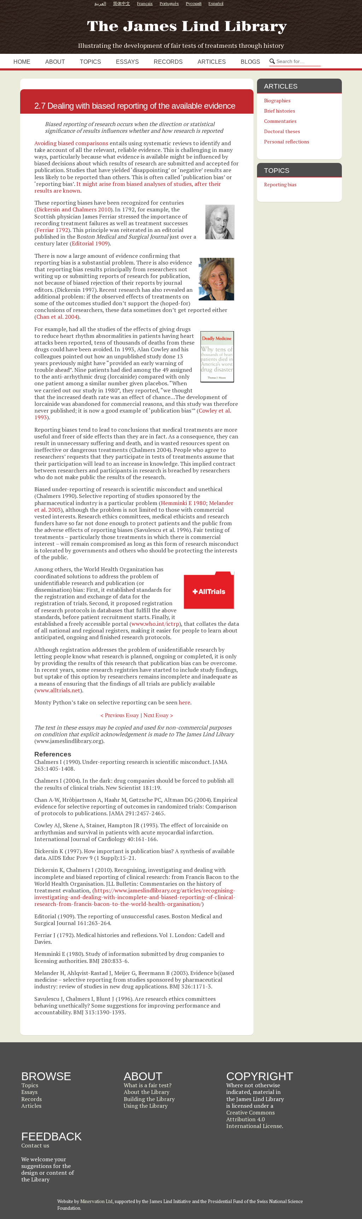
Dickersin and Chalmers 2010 (73, 209)
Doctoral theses (282, 131)
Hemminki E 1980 (183, 503)
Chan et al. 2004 (56, 317)
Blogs (250, 62)
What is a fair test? (147, 1085)
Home (21, 62)
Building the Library (149, 1099)
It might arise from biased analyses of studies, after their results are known (127, 187)
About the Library (146, 1092)
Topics (90, 62)
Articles (212, 62)
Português (169, 3)
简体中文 (121, 3)
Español (216, 3)
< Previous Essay (119, 715)
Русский (194, 3)
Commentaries (280, 121)
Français (145, 3)
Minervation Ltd (96, 1201)
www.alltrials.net (58, 690)
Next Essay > (158, 715)
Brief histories (279, 110)
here (184, 702)
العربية (100, 3)
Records (168, 62)
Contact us (35, 1145)
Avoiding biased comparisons (71, 143)
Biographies (277, 100)
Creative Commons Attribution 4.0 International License (254, 1119)
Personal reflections (286, 141)
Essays (127, 62)
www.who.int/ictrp (155, 624)
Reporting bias (280, 184)
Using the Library (146, 1106)
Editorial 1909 (90, 243)
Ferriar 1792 (52, 230)
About (55, 62)
